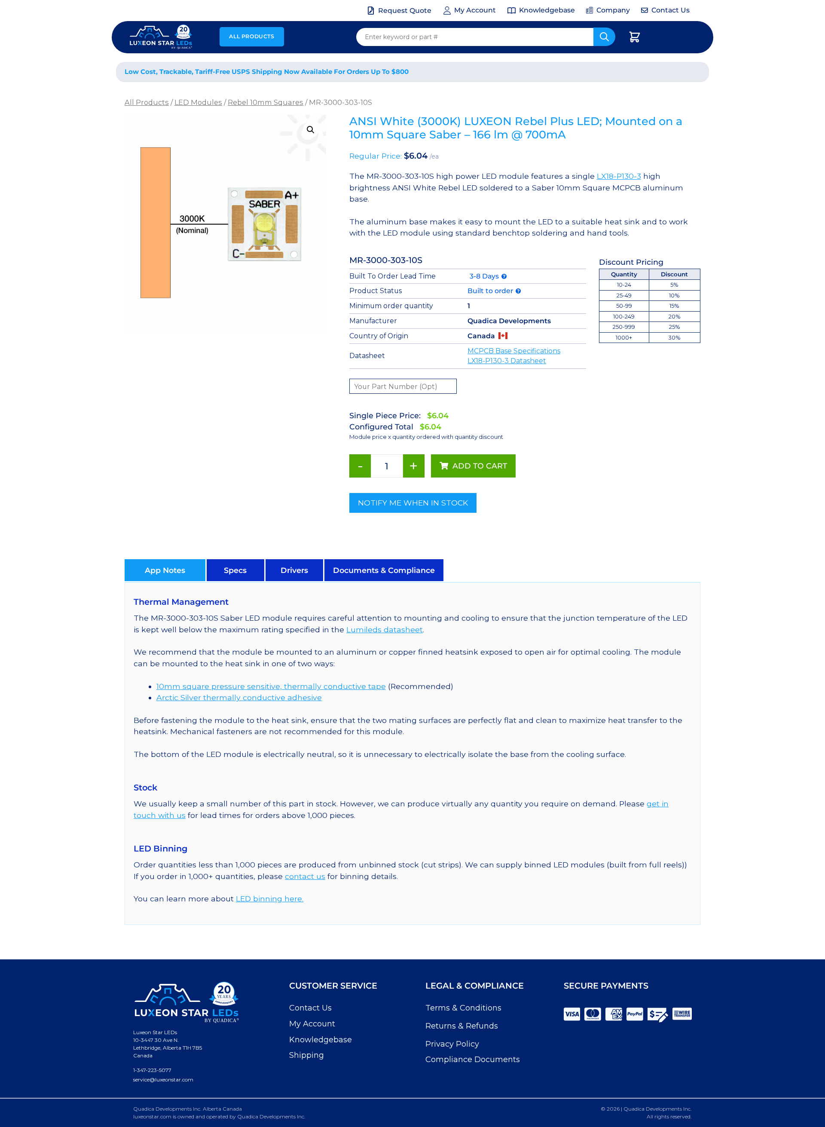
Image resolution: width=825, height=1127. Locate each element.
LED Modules (198, 102)
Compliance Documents (472, 1059)
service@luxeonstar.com (163, 1079)
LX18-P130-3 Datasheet (507, 361)
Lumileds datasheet (384, 629)
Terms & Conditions (463, 1008)
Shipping (306, 1055)
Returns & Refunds (461, 1026)
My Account (312, 1024)
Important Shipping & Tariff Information (614, 72)
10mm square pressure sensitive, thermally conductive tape (271, 686)
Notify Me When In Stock (413, 502)
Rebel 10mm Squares (265, 102)
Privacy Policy (452, 1044)
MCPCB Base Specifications (514, 351)
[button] (310, 130)
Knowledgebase (320, 1039)
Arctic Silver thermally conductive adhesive (239, 697)
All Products (251, 36)
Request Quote (404, 10)
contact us (305, 876)
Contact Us (310, 1008)
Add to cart (479, 465)
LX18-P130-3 (619, 176)
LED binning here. (269, 898)
